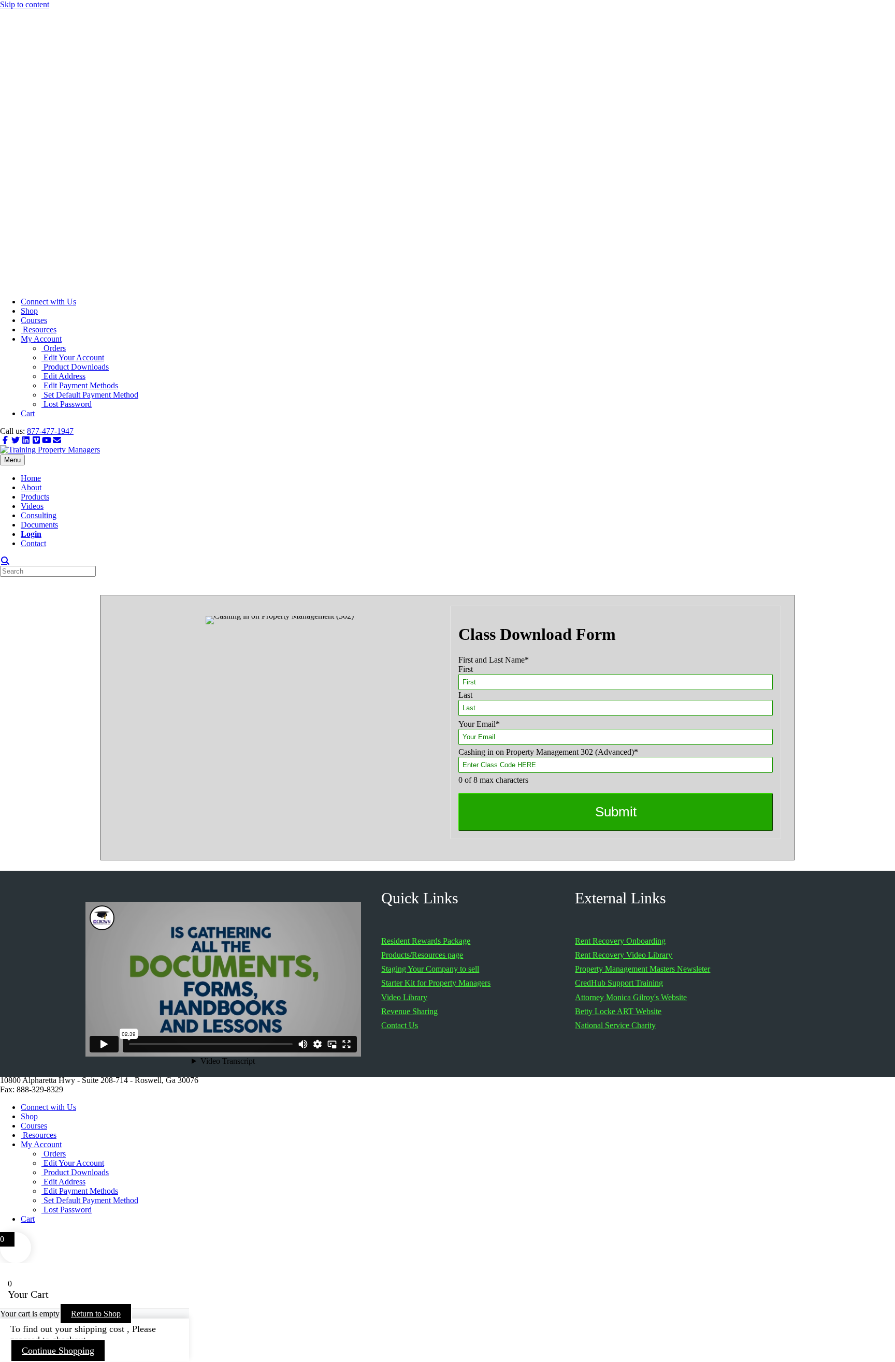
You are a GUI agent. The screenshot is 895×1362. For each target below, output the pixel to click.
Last (465, 695)
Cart (28, 413)
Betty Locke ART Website (618, 1011)
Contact (33, 543)
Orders (53, 348)
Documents (39, 524)
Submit (616, 811)
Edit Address (63, 376)
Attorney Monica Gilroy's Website (631, 997)
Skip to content (24, 4)
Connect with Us (48, 301)
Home (31, 478)
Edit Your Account (72, 357)
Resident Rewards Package (425, 940)
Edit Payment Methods (79, 385)
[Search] (5, 560)
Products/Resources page (422, 954)
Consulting (38, 515)
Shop (29, 310)
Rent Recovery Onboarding (620, 940)
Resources (38, 329)
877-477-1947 (50, 431)
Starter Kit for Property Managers (435, 982)
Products (35, 496)
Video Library (404, 997)
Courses (34, 320)
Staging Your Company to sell (430, 968)
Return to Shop (96, 1313)
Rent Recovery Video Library (623, 954)
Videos (32, 506)
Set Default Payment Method (89, 394)
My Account (41, 338)
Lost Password (66, 404)
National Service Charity (615, 1025)
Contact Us (399, 1025)
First (465, 669)
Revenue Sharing (409, 1011)
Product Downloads (75, 366)
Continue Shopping (58, 1350)
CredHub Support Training (619, 982)
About (31, 487)
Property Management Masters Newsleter (642, 968)
